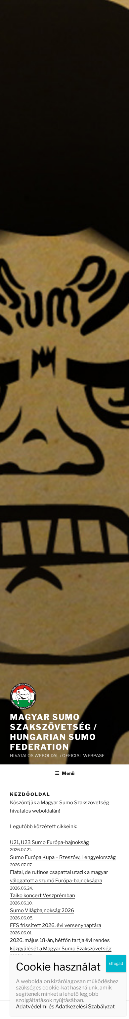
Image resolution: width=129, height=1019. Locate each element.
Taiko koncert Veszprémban (42, 896)
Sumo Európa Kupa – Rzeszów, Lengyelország (63, 857)
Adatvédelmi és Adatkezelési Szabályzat (65, 1006)
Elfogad (115, 963)
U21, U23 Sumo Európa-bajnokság (49, 842)
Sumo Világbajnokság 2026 (42, 910)
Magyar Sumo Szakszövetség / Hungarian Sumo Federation (53, 732)
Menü (68, 773)
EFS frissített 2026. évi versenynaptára (55, 925)
